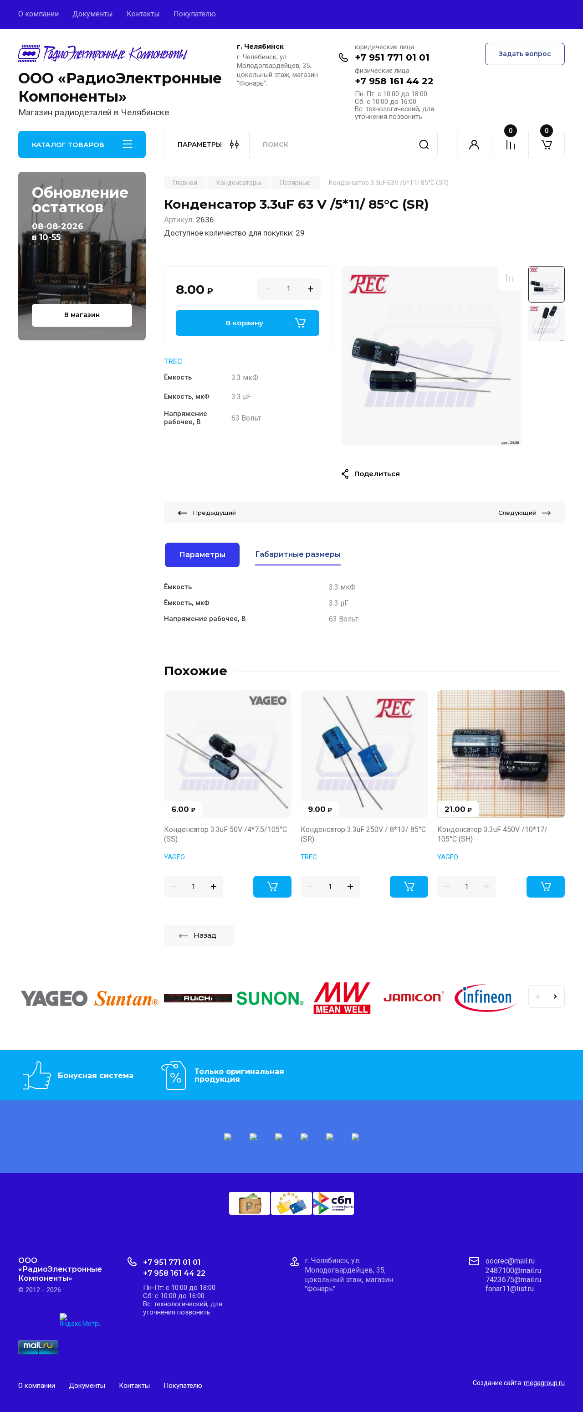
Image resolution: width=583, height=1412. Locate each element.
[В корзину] (272, 887)
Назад (205, 935)
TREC (173, 361)
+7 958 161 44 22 (394, 81)
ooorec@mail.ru (510, 1261)
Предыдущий (214, 512)
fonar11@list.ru (510, 1288)
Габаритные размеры (298, 554)
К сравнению (510, 278)
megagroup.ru (544, 1382)
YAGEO (174, 857)
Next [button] (556, 996)
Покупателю (195, 14)
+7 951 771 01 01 (392, 57)
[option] (432, 356)
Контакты (143, 14)
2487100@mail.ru (513, 1270)
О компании (38, 14)
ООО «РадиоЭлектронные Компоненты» (120, 87)
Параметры (202, 554)
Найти (424, 144)
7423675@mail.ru (513, 1279)
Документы (92, 14)
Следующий (517, 512)
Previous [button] (537, 996)
